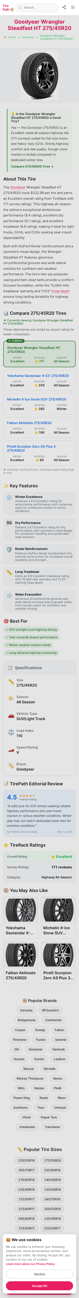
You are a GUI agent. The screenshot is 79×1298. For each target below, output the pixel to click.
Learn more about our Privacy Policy (30, 1264)
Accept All (39, 1286)
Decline (39, 1274)
